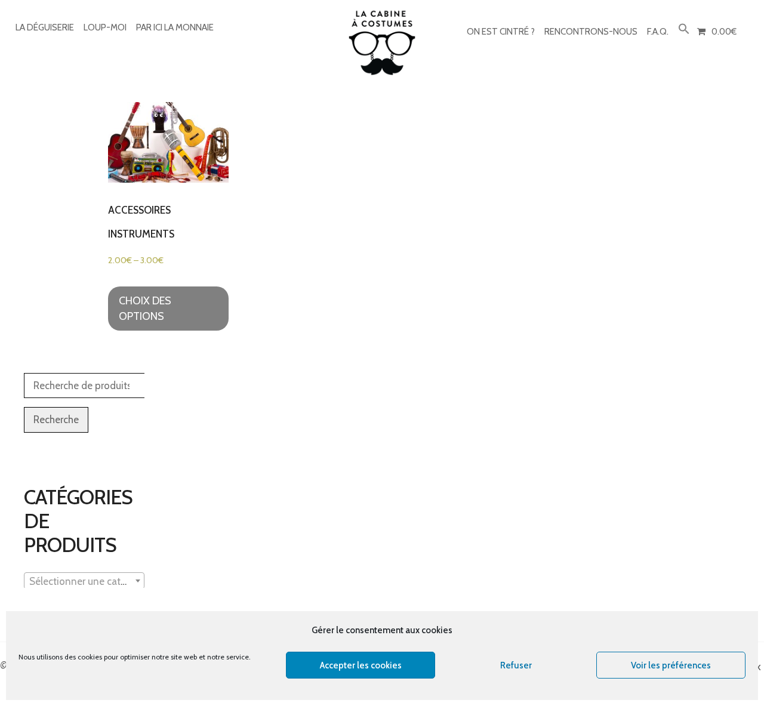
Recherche (56, 420)
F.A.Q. (657, 31)
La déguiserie (45, 27)
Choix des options (145, 308)
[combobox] (84, 580)
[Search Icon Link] (684, 29)
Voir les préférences (671, 665)
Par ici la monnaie (175, 27)
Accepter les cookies (361, 665)
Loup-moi (105, 27)
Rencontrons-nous (590, 31)
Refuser (516, 665)
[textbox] (84, 581)
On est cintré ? (501, 31)
